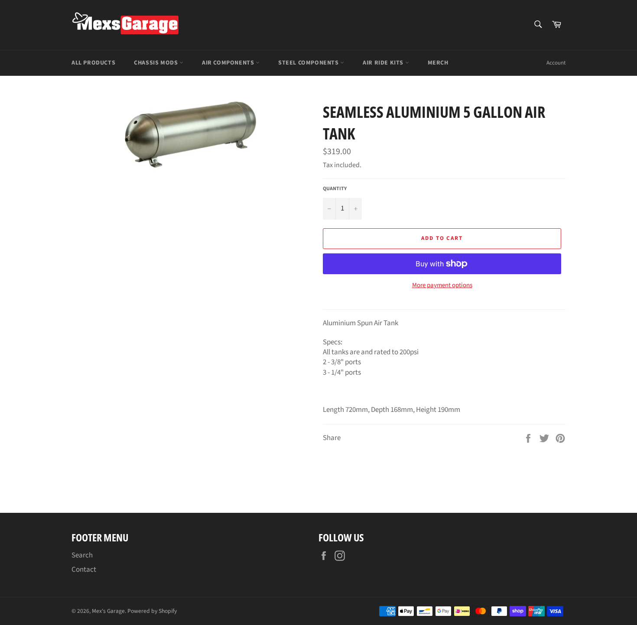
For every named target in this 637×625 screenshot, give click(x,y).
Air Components (229, 62)
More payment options (442, 285)
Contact (84, 569)
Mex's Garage (108, 611)
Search (82, 555)
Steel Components (309, 62)
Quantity (335, 188)
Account (556, 63)
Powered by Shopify (152, 611)
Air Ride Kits (384, 62)
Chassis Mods (156, 62)
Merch (438, 62)
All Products (93, 62)
